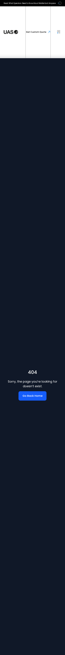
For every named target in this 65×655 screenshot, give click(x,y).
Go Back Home (32, 396)
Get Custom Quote (36, 32)
